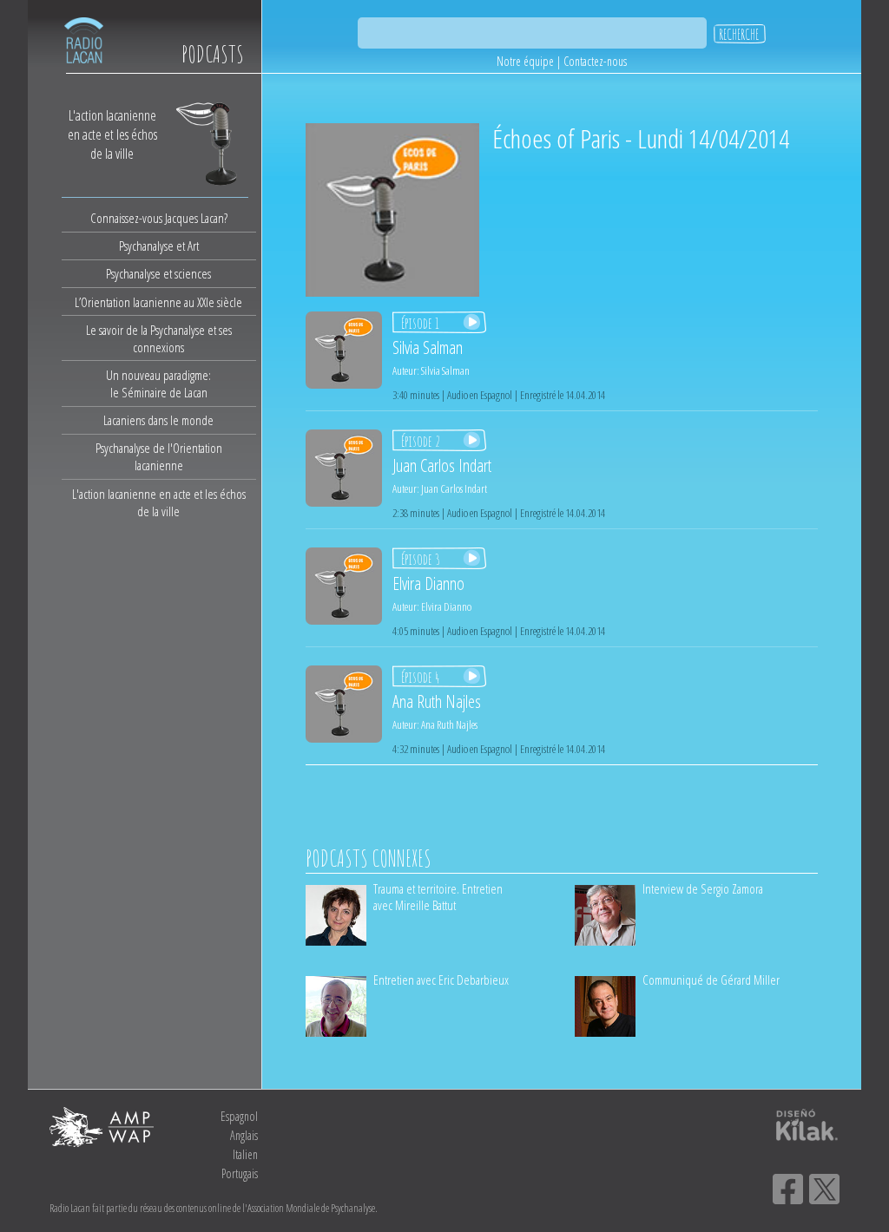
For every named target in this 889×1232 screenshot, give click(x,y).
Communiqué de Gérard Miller (711, 979)
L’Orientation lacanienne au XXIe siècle (158, 302)
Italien (245, 1154)
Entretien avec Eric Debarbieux (441, 979)
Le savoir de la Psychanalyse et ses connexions (159, 338)
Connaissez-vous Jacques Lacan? (158, 217)
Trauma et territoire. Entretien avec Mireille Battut (438, 897)
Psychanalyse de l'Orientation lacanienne (158, 456)
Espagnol (239, 1116)
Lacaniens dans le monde (158, 420)
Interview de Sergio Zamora (702, 888)
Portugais (239, 1173)
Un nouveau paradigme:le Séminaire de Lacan (158, 383)
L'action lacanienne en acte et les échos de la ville (159, 502)
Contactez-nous (595, 61)
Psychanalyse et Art (159, 245)
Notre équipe (525, 61)
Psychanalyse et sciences (158, 273)
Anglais (244, 1135)
